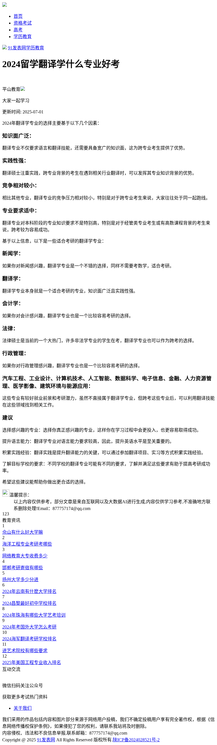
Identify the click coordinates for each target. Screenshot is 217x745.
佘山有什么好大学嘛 (22, 532)
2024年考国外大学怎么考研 (29, 627)
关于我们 (23, 708)
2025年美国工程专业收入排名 (31, 662)
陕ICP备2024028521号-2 (136, 739)
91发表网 (17, 47)
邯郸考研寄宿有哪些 (22, 567)
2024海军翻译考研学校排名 (29, 638)
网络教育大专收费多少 (24, 555)
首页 (18, 16)
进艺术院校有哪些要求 (24, 650)
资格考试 (23, 23)
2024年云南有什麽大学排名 (29, 591)
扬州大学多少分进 (20, 579)
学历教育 (23, 36)
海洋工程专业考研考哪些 (27, 544)
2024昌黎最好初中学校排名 (29, 603)
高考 (18, 29)
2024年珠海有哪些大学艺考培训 (34, 615)
